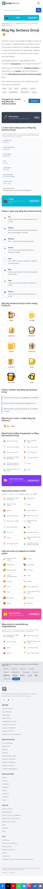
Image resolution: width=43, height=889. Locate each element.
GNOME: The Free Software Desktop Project (17, 859)
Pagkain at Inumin (21, 23)
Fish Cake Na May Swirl (31, 592)
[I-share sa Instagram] (29, 886)
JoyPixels (5, 797)
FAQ (3, 831)
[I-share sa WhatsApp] (19, 886)
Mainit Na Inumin (10, 452)
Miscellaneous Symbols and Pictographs (17, 190)
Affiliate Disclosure (8, 850)
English (6, 669)
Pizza (6, 591)
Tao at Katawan (7, 709)
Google (4, 781)
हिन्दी (36, 675)
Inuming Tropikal (30, 457)
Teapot (7, 510)
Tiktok (4, 800)
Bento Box (8, 597)
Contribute (6, 840)
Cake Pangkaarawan (10, 575)
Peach (7, 603)
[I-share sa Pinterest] (13, 886)
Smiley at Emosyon (9, 725)
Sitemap (4, 873)
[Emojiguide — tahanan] (4, 689)
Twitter (4, 790)
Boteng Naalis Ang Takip (11, 470)
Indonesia (7, 679)
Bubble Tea (29, 498)
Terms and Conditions (9, 843)
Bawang (28, 603)
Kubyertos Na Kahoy (9, 559)
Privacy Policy (7, 846)
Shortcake (28, 597)
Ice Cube (8, 532)
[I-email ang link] (40, 886)
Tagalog (16, 679)
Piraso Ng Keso (30, 586)
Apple (4, 778)
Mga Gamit (6, 746)
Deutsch (23, 669)
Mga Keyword (7, 812)
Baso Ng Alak (29, 452)
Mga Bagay (6, 715)
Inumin (33, 23)
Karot (6, 586)
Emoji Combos (7, 809)
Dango (27, 581)
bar (10, 88)
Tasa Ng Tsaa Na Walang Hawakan (11, 464)
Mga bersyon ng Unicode (11, 818)
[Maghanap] (38, 10)
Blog (3, 825)
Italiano (6, 672)
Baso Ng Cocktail (11, 446)
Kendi (27, 575)
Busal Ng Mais (10, 570)
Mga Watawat (6, 712)
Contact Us (6, 856)
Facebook (5, 784)
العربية (30, 675)
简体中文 (7, 675)
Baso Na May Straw (29, 441)
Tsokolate (28, 564)
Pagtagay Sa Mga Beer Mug (11, 458)
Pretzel (27, 558)
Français (31, 669)
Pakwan (7, 581)
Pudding (28, 570)
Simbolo (5, 753)
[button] (21, 141)
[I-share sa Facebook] (2, 886)
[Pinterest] (13, 700)
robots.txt (12, 873)
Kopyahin (34, 101)
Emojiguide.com (7, 23)
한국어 (22, 675)
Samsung (5, 794)
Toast (27, 463)
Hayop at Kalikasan (9, 728)
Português (26, 672)
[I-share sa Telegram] (24, 886)
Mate (27, 526)
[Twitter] (8, 700)
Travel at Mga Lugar (9, 756)
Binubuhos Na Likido (30, 521)
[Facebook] (4, 700)
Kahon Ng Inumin (11, 515)
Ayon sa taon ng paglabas (11, 815)
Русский (35, 672)
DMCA (4, 853)
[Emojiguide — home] (10, 3)
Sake (27, 469)
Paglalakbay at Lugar (9, 721)
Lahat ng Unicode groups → (11, 734)
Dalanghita (8, 564)
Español (14, 669)
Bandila (4, 749)
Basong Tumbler (10, 441)
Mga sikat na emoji (8, 822)
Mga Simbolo (6, 718)
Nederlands (15, 672)
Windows (5, 787)
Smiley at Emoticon (9, 759)
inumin (33, 88)
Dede (7, 537)
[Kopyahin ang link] (35, 886)
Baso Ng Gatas (30, 446)
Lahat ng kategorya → (9, 769)
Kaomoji (5, 828)
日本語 (15, 675)
